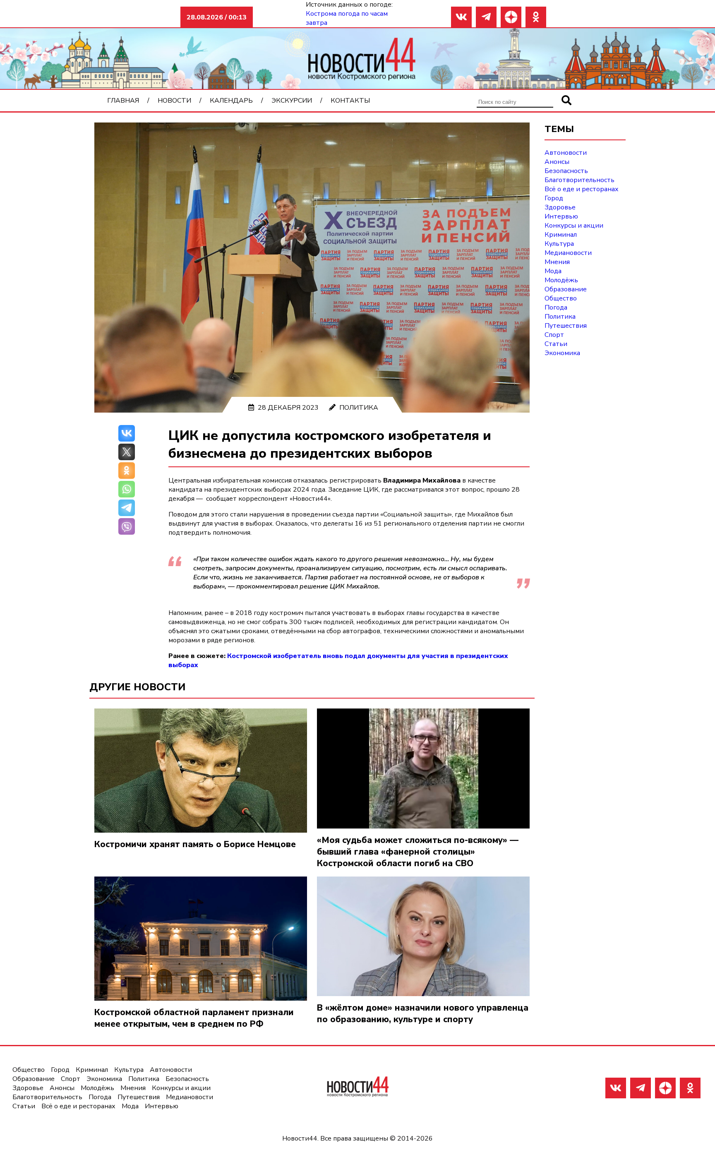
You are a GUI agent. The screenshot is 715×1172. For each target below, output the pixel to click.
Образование (566, 289)
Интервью (561, 216)
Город (554, 198)
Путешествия (566, 325)
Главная (123, 100)
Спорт (554, 334)
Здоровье (560, 207)
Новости (174, 100)
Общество (561, 298)
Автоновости (566, 152)
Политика (358, 407)
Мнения (557, 262)
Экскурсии (291, 100)
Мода (553, 271)
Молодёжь (561, 280)
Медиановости (568, 252)
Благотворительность (579, 180)
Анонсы (557, 161)
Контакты (350, 100)
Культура (559, 243)
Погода (556, 307)
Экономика (562, 353)
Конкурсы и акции (574, 225)
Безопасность (566, 170)
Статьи (556, 343)
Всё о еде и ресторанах (582, 189)
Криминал (561, 234)
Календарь (231, 100)
